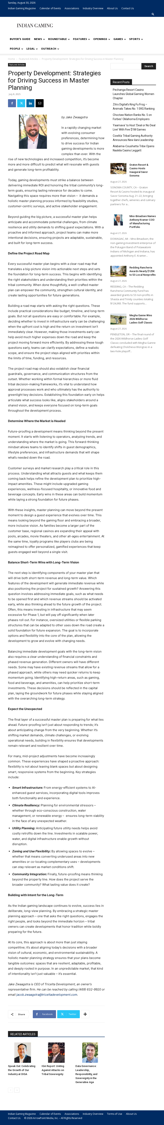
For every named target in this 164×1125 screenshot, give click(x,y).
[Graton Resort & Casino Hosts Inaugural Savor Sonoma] (118, 168)
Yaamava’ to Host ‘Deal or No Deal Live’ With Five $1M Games (134, 127)
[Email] (40, 103)
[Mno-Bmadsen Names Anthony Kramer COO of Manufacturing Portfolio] (118, 219)
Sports (134, 39)
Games (118, 39)
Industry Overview (93, 8)
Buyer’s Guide (20, 39)
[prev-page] (10, 1090)
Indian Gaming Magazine (22, 8)
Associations (72, 8)
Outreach (48, 49)
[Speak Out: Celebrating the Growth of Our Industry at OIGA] (22, 1052)
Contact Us (127, 8)
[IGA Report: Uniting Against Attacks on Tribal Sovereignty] (56, 1052)
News (38, 39)
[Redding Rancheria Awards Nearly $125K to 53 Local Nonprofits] (118, 271)
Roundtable (57, 39)
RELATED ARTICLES (22, 1034)
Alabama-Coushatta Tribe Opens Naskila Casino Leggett (133, 148)
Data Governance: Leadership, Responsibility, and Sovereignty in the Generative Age (86, 1074)
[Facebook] (12, 103)
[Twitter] (21, 103)
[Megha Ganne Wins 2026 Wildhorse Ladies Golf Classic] (118, 319)
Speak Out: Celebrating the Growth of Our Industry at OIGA (21, 1070)
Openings (100, 39)
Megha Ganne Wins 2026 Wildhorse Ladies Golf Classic (140, 319)
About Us (112, 8)
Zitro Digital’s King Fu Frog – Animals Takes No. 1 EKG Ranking (134, 106)
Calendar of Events (50, 8)
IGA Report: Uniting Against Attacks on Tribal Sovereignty (53, 1070)
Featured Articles (28, 59)
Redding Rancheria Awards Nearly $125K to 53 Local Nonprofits (142, 271)
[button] (153, 13)
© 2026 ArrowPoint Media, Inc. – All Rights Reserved (53, 1118)
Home (11, 59)
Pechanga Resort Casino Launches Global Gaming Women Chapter (133, 94)
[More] (85, 1014)
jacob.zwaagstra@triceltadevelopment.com (46, 994)
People (15, 49)
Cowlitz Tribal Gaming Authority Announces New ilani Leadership (133, 138)
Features (80, 39)
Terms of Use (114, 1114)
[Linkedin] (30, 103)
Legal (30, 49)
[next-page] (16, 1090)
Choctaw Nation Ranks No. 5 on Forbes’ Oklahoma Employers (132, 117)
